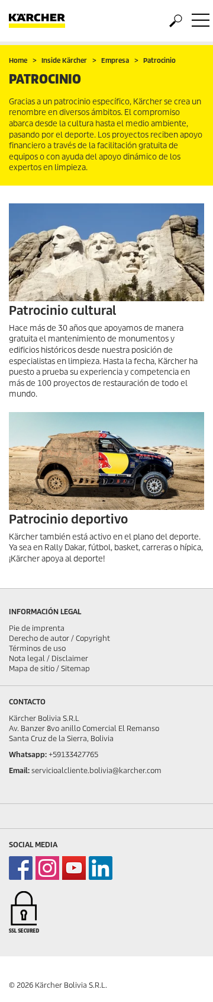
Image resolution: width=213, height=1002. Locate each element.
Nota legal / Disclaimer (48, 658)
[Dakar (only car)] (106, 461)
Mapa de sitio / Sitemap (49, 668)
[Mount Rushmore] (106, 252)
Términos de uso (37, 648)
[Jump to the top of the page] (183, 979)
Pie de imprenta (36, 628)
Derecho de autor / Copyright (59, 638)
